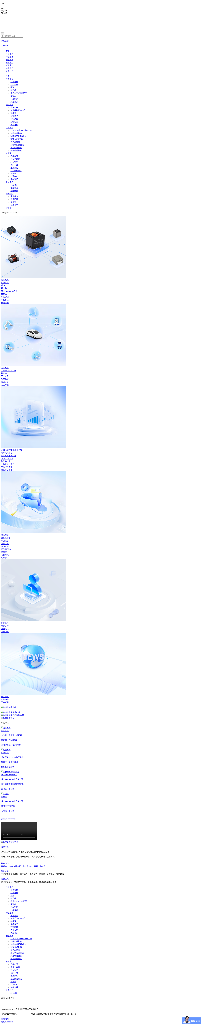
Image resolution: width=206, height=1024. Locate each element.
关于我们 (9, 68)
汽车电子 (14, 107)
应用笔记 (14, 168)
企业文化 (14, 202)
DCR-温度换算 (16, 139)
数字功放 (14, 119)
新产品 (13, 90)
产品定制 (14, 99)
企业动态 (14, 188)
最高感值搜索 (16, 151)
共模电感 (14, 85)
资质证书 (14, 205)
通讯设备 (14, 122)
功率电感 (14, 82)
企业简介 (14, 196)
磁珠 (12, 87)
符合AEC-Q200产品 (18, 93)
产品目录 (14, 102)
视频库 (13, 173)
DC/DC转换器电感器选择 (21, 130)
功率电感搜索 (16, 133)
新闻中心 (9, 65)
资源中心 (9, 63)
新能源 (13, 113)
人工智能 (14, 125)
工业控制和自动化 (18, 110)
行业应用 (9, 57)
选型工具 (9, 60)
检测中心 (14, 176)
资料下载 (14, 165)
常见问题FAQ (16, 171)
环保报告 (14, 162)
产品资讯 (14, 185)
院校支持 (14, 179)
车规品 (13, 96)
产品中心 (9, 54)
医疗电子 (14, 116)
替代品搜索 (15, 142)
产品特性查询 (16, 148)
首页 (8, 51)
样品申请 (14, 156)
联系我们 (9, 71)
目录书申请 (15, 159)
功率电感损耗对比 (18, 136)
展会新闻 (14, 191)
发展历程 (14, 199)
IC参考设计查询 (17, 145)
